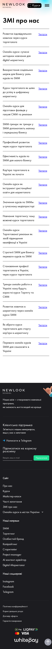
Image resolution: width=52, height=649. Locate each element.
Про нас (7, 486)
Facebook (8, 586)
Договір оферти (10, 616)
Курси (6, 491)
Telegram (8, 592)
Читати (42, 34)
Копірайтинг (10, 544)
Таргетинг (9, 533)
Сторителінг (10, 549)
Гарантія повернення (12, 621)
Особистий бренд (13, 539)
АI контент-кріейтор (14, 560)
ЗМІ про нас (10, 507)
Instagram (8, 581)
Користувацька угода (13, 611)
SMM (6, 528)
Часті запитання (12, 501)
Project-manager (12, 554)
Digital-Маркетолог (14, 565)
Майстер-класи (12, 496)
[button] (24, 512)
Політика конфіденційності (15, 606)
